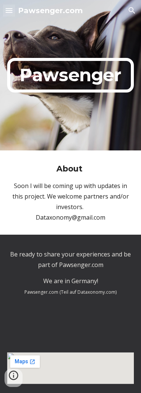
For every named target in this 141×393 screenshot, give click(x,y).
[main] (70, 75)
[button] (9, 10)
